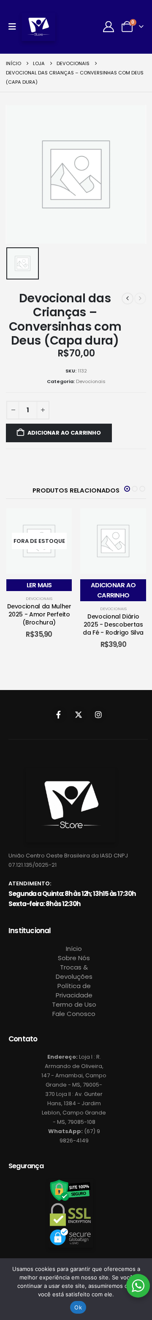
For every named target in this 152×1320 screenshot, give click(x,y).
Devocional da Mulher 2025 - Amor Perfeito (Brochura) (39, 614)
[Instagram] (98, 714)
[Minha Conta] (108, 26)
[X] (78, 714)
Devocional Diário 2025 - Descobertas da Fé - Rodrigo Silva (113, 624)
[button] (127, 489)
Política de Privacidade (74, 990)
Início (74, 948)
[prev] (127, 298)
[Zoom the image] (70, 772)
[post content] (39, 541)
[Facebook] (58, 714)
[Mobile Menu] (15, 26)
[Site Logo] (38, 27)
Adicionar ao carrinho (64, 433)
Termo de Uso (74, 1004)
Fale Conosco (73, 1013)
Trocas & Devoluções (74, 972)
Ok (78, 1307)
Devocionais (91, 381)
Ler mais (39, 585)
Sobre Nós (74, 957)
